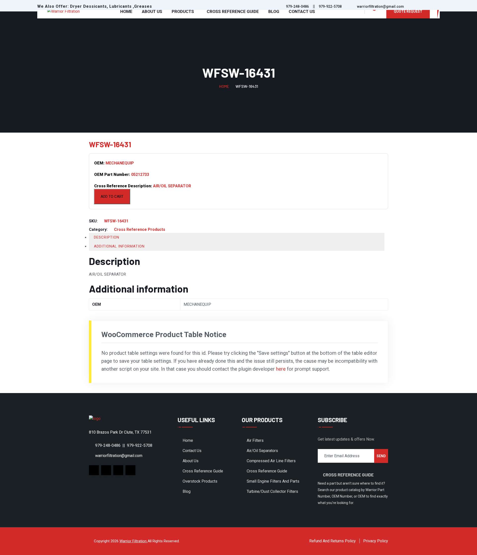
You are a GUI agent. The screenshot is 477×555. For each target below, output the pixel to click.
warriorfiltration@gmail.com (380, 6)
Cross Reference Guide (233, 11)
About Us (152, 11)
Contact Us (302, 11)
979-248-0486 (297, 6)
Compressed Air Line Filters (271, 460)
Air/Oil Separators (262, 450)
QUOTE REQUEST (408, 11)
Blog (273, 11)
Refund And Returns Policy (332, 541)
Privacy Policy (375, 541)
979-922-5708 (330, 6)
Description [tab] (106, 237)
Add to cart (112, 196)
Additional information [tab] (119, 246)
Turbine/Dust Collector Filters (272, 491)
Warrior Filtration (133, 541)
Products (183, 11)
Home (126, 11)
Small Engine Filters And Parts (273, 481)
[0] (371, 11)
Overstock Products (200, 481)
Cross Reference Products (139, 229)
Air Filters (255, 440)
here (281, 369)
